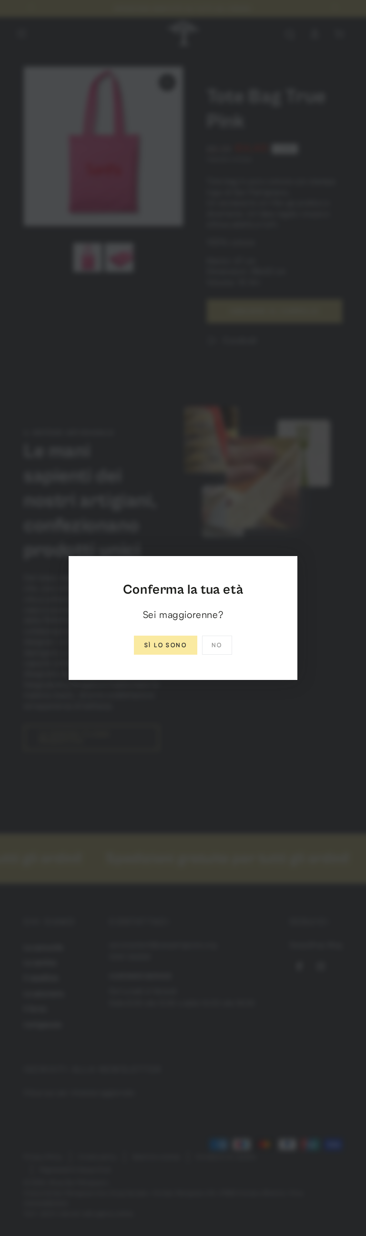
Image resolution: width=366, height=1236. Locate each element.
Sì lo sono (165, 644)
